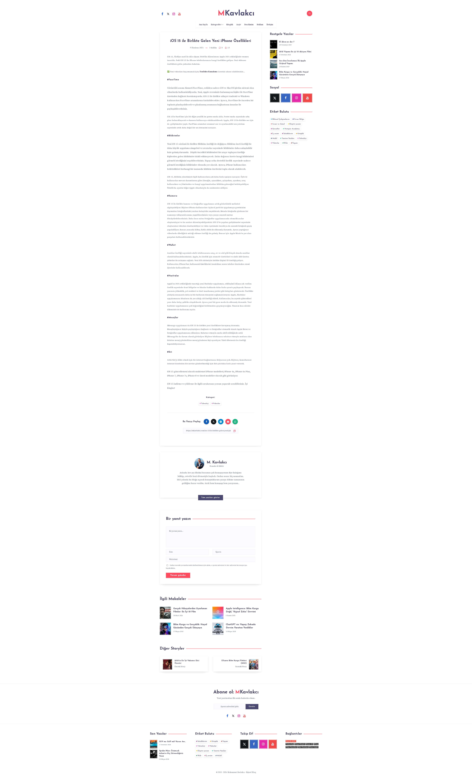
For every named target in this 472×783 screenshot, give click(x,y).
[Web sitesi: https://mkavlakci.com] (215, 490)
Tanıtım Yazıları (288, 138)
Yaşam (295, 143)
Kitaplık (229, 25)
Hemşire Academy (292, 129)
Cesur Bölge (299, 119)
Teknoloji (205, 404)
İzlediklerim (288, 134)
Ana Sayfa (203, 25)
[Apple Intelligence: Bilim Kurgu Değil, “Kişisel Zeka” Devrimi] (217, 612)
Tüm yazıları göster (210, 498)
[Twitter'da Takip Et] (210, 489)
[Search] (309, 13)
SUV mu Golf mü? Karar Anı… (172, 742)
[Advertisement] (291, 169)
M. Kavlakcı (217, 462)
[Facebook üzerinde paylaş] (206, 421)
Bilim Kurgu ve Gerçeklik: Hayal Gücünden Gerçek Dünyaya (293, 73)
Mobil (274, 138)
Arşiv (238, 25)
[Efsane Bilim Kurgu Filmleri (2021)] (237, 664)
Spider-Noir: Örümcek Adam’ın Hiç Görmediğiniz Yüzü (171, 753)
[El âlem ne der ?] (273, 44)
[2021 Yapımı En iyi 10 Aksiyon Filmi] (273, 54)
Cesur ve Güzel (278, 124)
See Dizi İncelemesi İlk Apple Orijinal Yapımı (292, 62)
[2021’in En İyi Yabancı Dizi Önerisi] (184, 664)
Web (286, 143)
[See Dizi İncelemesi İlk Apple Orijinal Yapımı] (273, 64)
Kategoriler (216, 25)
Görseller (276, 129)
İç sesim (275, 134)
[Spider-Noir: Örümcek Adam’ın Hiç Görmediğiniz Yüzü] (153, 754)
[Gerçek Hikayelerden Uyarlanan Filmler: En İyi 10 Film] (165, 612)
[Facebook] (162, 13)
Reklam (260, 25)
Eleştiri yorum (295, 124)
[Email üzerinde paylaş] (228, 421)
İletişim (269, 25)
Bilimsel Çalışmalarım (281, 119)
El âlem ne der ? (286, 42)
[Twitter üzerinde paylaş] (213, 421)
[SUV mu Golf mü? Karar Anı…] (153, 744)
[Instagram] (173, 13)
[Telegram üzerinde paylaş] (220, 421)
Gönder (252, 707)
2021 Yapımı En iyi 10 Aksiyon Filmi (295, 52)
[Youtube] (179, 13)
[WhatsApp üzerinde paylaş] (235, 421)
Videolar (216, 404)
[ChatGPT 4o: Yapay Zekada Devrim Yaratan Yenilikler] (217, 628)
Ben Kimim (249, 25)
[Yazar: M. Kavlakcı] (199, 463)
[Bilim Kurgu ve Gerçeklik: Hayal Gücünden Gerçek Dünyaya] (165, 628)
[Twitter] (168, 13)
